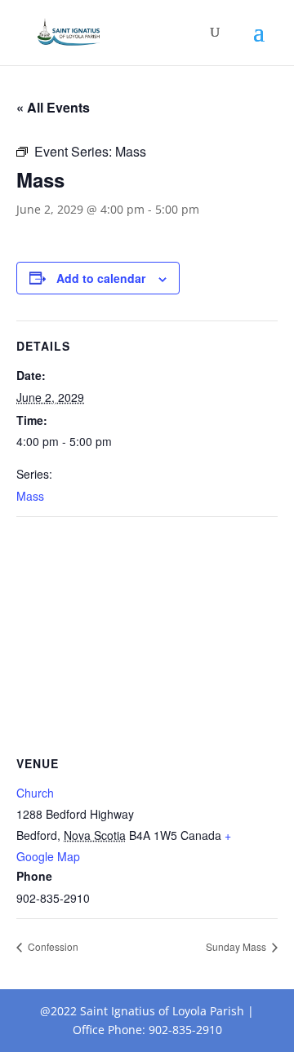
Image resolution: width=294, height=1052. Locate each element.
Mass (30, 496)
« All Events (53, 107)
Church (35, 793)
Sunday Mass (237, 946)
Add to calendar (100, 278)
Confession (51, 946)
